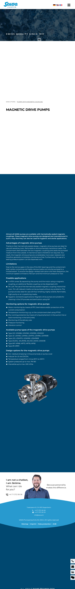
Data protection (44, 524)
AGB (54, 524)
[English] (57, 5)
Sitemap (24, 524)
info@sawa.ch (39, 515)
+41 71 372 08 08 (40, 510)
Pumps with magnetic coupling (30, 102)
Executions (10, 102)
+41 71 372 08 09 (40, 512)
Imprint (33, 524)
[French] (61, 5)
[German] (54, 5)
